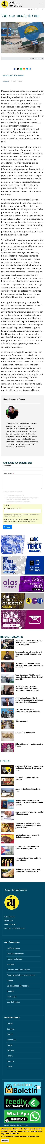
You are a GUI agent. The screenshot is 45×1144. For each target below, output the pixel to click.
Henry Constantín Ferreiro (13, 75)
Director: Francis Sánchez (14, 928)
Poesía (10, 1056)
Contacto (10, 991)
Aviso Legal (11, 997)
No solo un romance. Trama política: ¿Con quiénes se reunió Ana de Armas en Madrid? (29, 642)
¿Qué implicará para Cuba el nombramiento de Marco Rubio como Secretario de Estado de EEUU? (29, 700)
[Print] (30, 69)
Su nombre (7, 466)
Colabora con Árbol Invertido (18, 970)
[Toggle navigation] (41, 4)
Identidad (10, 964)
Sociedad (5, 81)
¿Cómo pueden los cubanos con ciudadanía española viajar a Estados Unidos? (29, 803)
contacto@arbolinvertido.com (16, 1125)
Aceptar (5, 1140)
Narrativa (10, 1061)
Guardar (7, 527)
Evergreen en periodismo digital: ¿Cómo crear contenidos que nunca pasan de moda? (28, 826)
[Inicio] (11, 4)
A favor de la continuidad (25, 732)
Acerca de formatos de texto (12, 492)
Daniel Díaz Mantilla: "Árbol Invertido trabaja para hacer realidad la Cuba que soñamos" (27, 688)
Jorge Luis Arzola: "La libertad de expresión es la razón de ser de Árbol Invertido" (29, 677)
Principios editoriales (15, 954)
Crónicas (10, 1050)
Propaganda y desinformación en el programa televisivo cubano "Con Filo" (28, 654)
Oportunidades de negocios (18, 986)
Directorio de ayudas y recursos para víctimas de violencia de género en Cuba (29, 768)
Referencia (8, 921)
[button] (29, 9)
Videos (10, 1066)
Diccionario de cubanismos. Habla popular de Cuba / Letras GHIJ (28, 871)
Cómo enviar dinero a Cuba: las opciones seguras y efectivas (27, 848)
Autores (10, 981)
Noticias (10, 1034)
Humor (9, 1045)
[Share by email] (24, 69)
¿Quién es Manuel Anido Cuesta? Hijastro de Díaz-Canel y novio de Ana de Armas (29, 665)
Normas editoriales (14, 959)
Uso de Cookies (13, 1002)
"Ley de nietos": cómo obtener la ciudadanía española (27, 836)
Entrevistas (11, 1040)
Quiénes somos (13, 948)
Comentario (7, 474)
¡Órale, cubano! (21, 721)
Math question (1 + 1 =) (11, 508)
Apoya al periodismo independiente (21, 975)
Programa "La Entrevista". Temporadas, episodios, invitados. (28, 710)
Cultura (10, 1023)
